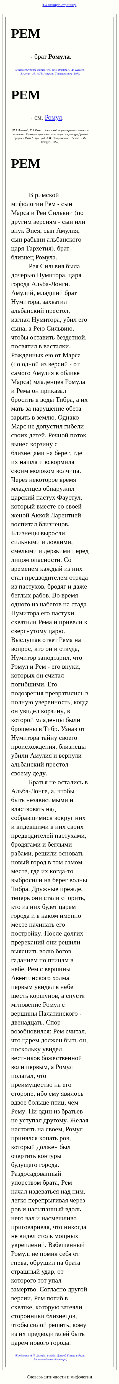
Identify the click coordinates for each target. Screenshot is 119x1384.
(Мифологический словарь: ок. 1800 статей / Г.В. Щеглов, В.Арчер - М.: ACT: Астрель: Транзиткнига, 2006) (50, 71)
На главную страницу (59, 4)
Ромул (53, 117)
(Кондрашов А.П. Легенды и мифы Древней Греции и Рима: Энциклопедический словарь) (50, 1357)
